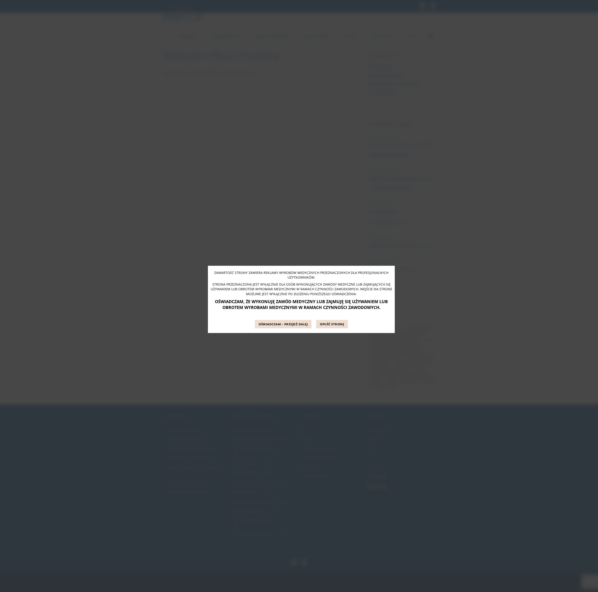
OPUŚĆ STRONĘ (332, 324)
